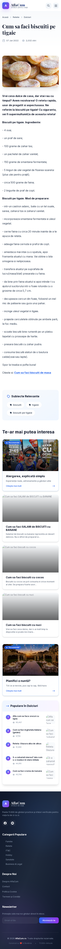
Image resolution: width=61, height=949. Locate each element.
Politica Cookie (9, 891)
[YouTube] (12, 823)
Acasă (5, 17)
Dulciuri (27, 17)
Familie (9, 841)
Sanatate (10, 859)
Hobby (9, 855)
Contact (6, 886)
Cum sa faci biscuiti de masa (32, 372)
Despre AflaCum (10, 881)
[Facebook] (5, 823)
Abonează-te (48, 920)
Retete (16, 17)
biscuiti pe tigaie (22, 412)
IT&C (8, 850)
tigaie (35, 404)
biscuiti (17, 404)
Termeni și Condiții (11, 896)
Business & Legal (14, 864)
